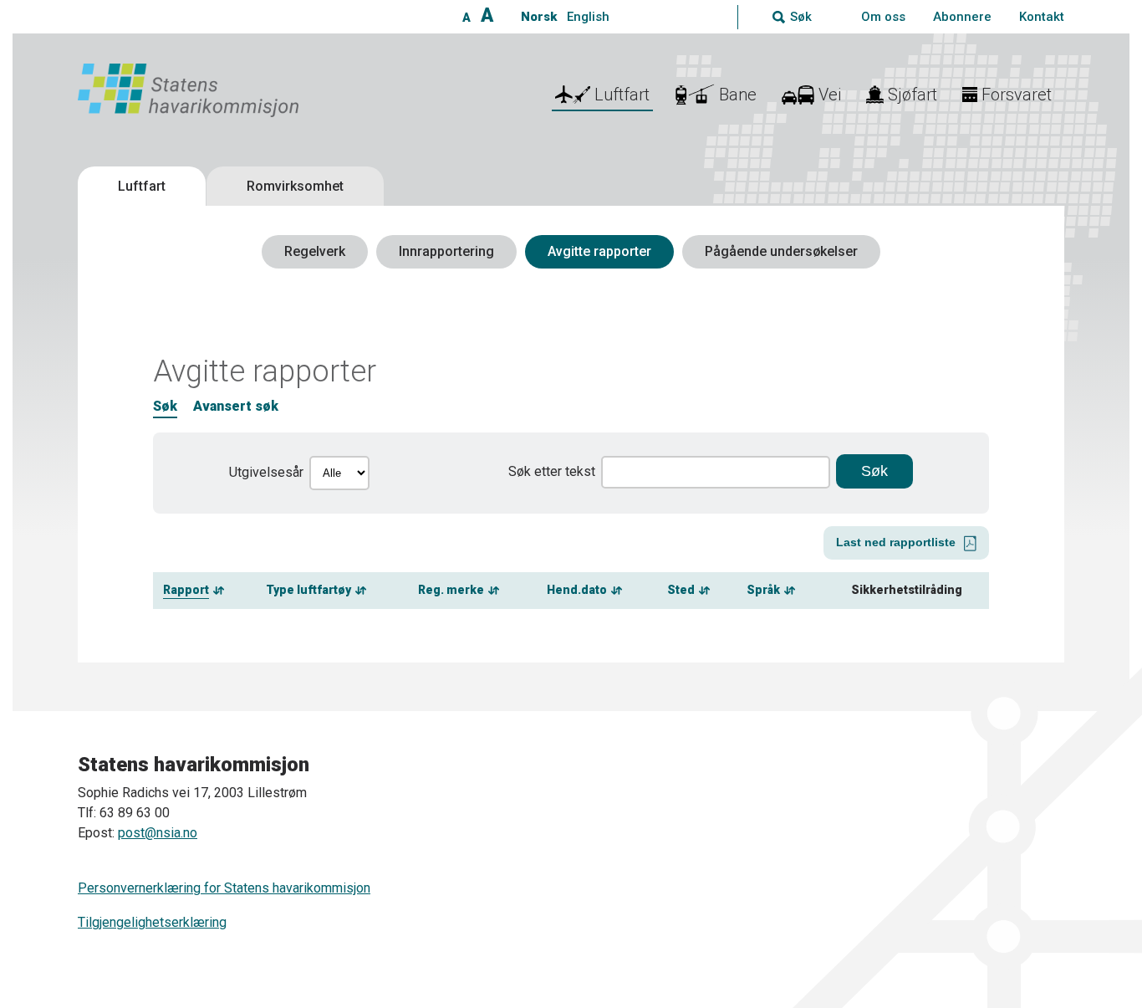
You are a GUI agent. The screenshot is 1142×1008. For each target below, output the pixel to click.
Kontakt (1041, 16)
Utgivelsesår (266, 472)
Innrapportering (446, 251)
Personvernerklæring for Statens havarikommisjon (224, 888)
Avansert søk (235, 406)
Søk (165, 406)
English (588, 16)
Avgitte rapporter (599, 251)
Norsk (539, 16)
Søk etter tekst (551, 471)
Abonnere (962, 16)
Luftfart (142, 186)
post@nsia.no (157, 833)
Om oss (883, 16)
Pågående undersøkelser (781, 251)
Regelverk (314, 251)
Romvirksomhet (295, 186)
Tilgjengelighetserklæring (152, 922)
